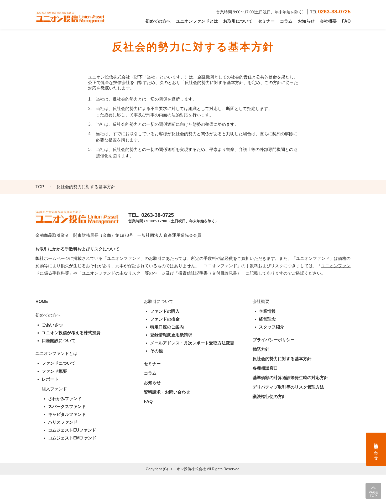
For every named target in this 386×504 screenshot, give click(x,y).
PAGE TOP (373, 494)
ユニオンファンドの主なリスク (111, 273)
